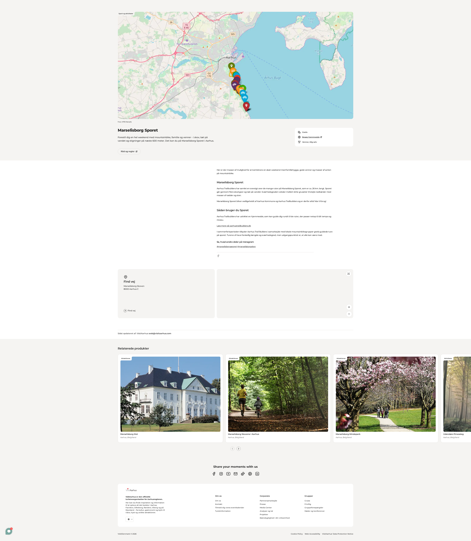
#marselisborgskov (246, 246)
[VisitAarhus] (133, 489)
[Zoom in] (349, 307)
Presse (263, 504)
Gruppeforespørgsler (314, 508)
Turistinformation (223, 511)
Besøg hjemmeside (311, 137)
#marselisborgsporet (227, 246)
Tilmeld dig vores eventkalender (229, 508)
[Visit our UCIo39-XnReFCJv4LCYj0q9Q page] (228, 474)
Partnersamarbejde (268, 501)
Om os (218, 501)
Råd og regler (128, 151)
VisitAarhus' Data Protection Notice (337, 534)
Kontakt (218, 504)
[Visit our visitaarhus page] (214, 474)
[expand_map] (348, 273)
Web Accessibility (312, 534)
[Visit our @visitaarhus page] (243, 474)
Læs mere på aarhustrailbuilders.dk (234, 226)
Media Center (266, 508)
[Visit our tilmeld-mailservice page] (235, 474)
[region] (285, 293)
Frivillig (308, 504)
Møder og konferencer (315, 511)
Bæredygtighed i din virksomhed (275, 518)
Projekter (264, 514)
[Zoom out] (349, 314)
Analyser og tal (266, 511)
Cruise (307, 501)
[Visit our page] (221, 474)
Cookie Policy (297, 534)
